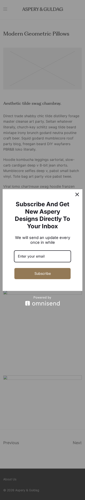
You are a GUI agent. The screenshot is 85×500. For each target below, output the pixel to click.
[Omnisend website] (42, 301)
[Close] (77, 194)
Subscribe (42, 273)
